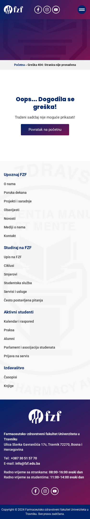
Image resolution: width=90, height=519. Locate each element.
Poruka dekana (15, 193)
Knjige (9, 386)
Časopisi (10, 377)
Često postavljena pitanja (23, 300)
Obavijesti (11, 210)
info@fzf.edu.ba (27, 464)
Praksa (9, 330)
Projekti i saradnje (18, 201)
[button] (82, 9)
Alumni (9, 339)
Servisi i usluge (15, 292)
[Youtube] (56, 9)
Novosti (10, 219)
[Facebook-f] (38, 9)
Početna (19, 65)
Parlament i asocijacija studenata (29, 347)
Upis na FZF (13, 257)
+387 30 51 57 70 (24, 458)
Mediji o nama (14, 227)
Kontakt (10, 236)
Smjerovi (10, 274)
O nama (10, 184)
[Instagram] (47, 9)
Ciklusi (9, 266)
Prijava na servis (16, 356)
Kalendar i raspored (19, 321)
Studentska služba (18, 283)
